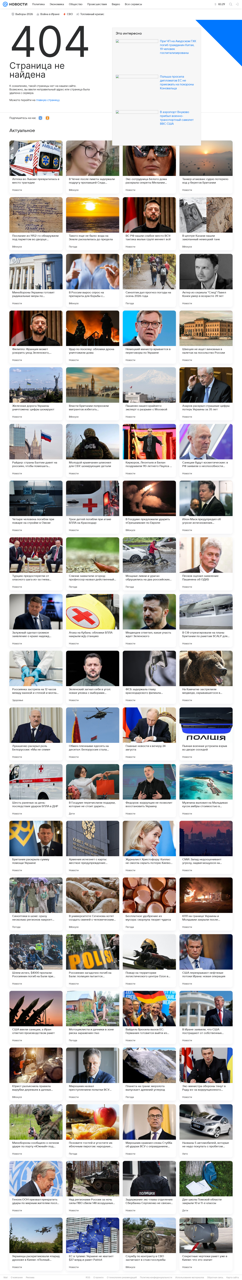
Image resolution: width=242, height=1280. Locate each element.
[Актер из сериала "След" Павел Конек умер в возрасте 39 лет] (206, 280)
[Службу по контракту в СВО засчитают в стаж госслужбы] (149, 1244)
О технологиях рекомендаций (122, 1277)
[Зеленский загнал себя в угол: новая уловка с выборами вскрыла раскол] (92, 677)
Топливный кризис (92, 14)
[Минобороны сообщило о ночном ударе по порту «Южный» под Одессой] (36, 1130)
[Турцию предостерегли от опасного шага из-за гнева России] (36, 563)
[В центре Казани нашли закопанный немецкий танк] (206, 223)
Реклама (30, 1277)
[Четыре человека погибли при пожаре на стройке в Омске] (36, 507)
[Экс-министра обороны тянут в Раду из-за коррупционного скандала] (206, 1074)
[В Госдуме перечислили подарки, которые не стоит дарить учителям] (92, 790)
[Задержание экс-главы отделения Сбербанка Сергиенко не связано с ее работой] (149, 1187)
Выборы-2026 (24, 14)
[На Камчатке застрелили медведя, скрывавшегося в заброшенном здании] (206, 677)
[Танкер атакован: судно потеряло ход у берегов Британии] (206, 167)
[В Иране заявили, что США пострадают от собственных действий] (206, 1017)
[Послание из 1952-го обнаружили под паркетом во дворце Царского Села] (36, 223)
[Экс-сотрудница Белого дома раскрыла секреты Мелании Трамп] (149, 167)
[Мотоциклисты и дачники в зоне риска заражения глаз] (92, 1017)
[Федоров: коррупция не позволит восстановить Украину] (149, 790)
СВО (70, 14)
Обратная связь (215, 1277)
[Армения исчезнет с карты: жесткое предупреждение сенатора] (92, 847)
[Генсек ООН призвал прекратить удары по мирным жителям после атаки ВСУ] (36, 1187)
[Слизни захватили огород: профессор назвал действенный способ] (92, 563)
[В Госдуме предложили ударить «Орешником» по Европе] (149, 507)
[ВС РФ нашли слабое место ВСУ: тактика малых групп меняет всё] (149, 223)
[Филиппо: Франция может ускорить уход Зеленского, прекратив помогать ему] (36, 337)
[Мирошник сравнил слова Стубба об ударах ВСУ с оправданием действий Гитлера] (149, 1130)
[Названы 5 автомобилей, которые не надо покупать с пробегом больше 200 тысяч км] (206, 1130)
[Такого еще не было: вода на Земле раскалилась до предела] (92, 223)
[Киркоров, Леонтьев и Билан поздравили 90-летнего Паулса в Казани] (149, 450)
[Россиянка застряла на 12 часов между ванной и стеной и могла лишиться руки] (36, 677)
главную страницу (47, 100)
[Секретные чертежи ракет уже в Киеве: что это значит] (206, 1244)
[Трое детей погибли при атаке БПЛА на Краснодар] (92, 507)
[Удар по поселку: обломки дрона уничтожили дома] (92, 337)
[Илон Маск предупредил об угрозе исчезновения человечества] (206, 507)
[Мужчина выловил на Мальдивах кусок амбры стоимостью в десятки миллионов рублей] (206, 790)
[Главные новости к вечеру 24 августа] (149, 734)
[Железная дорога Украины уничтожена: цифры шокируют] (36, 393)
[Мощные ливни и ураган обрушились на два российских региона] (149, 563)
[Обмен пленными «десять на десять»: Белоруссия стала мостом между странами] (92, 734)
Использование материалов (189, 1277)
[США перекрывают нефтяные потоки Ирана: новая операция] (206, 960)
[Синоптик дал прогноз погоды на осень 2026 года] (149, 280)
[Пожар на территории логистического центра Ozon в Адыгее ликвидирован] (149, 960)
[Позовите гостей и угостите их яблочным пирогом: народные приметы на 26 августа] (92, 1130)
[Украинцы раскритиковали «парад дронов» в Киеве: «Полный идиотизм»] (36, 1244)
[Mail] (5, 4)
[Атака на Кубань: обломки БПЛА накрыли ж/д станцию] (92, 620)
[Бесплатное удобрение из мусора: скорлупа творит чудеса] (149, 904)
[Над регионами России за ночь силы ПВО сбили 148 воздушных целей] (92, 1187)
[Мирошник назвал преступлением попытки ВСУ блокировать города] (92, 1074)
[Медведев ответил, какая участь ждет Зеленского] (149, 620)
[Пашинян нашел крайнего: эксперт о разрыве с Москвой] (149, 393)
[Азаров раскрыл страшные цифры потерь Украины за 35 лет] (206, 393)
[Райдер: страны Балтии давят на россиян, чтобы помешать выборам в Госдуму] (36, 450)
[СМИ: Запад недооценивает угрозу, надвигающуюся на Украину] (206, 847)
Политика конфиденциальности (156, 1277)
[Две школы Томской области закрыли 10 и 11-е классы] (206, 1187)
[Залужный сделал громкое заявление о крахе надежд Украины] (36, 620)
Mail (6, 1277)
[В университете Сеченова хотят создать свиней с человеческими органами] (92, 904)
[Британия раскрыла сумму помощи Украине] (36, 847)
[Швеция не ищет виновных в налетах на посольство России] (206, 337)
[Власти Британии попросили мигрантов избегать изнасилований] (92, 393)
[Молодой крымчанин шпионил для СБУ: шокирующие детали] (92, 450)
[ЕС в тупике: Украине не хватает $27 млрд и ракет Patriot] (92, 1244)
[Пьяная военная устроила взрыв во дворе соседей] (206, 734)
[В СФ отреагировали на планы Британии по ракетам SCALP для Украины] (206, 620)
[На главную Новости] (17, 4)
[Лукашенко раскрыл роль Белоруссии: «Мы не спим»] (36, 734)
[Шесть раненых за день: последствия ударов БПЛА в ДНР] (36, 790)
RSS (88, 1277)
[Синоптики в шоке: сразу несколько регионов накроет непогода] (36, 904)
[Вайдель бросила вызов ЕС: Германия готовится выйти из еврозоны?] (149, 1017)
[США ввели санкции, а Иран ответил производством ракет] (36, 1017)
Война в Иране (50, 14)
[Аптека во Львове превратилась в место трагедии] (36, 167)
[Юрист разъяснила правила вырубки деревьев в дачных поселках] (36, 1074)
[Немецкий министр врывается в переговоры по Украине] (149, 337)
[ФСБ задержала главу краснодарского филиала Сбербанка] (149, 677)
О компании (17, 1277)
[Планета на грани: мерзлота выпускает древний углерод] (149, 1074)
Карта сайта (232, 1277)
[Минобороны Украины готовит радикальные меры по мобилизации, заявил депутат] (36, 280)
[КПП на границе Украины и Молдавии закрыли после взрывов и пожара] (206, 904)
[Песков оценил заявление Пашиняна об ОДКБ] (206, 563)
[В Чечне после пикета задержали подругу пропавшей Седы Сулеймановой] (92, 167)
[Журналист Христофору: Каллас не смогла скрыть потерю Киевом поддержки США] (149, 847)
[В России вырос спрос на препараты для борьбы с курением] (92, 280)
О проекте (98, 1277)
